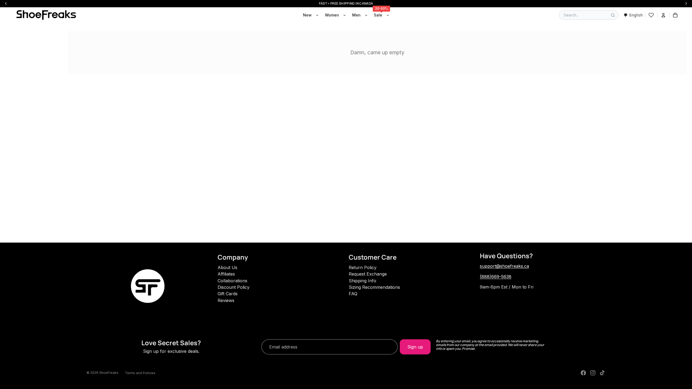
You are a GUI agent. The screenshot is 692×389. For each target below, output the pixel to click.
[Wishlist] (651, 15)
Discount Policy (233, 287)
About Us (227, 267)
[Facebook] (583, 373)
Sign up (415, 347)
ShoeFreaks (108, 373)
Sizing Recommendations (374, 287)
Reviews (226, 300)
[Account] (663, 15)
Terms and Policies (140, 373)
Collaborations (232, 280)
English (636, 15)
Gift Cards (228, 293)
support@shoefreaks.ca (504, 266)
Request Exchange (368, 274)
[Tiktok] (602, 373)
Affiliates (226, 274)
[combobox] (633, 15)
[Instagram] (593, 373)
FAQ (353, 293)
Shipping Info (362, 280)
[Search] (613, 15)
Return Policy (363, 267)
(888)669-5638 (495, 276)
